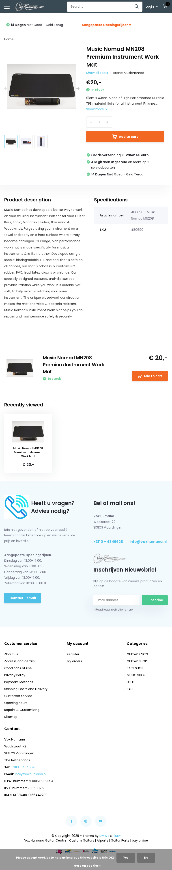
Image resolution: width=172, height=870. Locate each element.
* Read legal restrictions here (113, 609)
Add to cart (128, 136)
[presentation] (5, 88)
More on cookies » (87, 866)
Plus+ (117, 835)
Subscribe (154, 600)
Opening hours (15, 703)
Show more (95, 109)
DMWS (104, 835)
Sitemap (10, 717)
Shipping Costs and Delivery (25, 689)
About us (11, 654)
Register (73, 654)
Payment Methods (18, 682)
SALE (130, 689)
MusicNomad (134, 73)
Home (9, 39)
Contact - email (22, 598)
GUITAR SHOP (137, 661)
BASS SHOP (135, 668)
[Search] (136, 7)
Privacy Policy (14, 675)
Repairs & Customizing (21, 710)
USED (130, 682)
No (146, 857)
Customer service (18, 696)
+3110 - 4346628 (108, 541)
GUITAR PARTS (137, 654)
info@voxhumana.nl (148, 541)
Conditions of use (18, 668)
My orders (74, 661)
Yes (125, 857)
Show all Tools (97, 73)
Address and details (19, 661)
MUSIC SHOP (136, 675)
